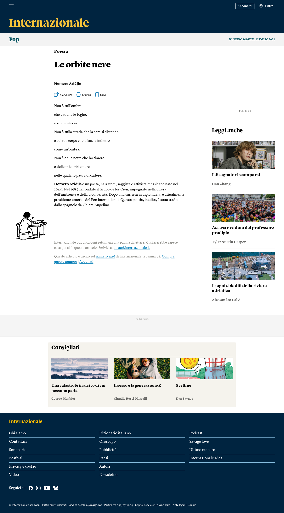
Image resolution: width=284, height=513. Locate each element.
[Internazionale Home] (27, 421)
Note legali (179, 505)
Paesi (103, 458)
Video (14, 475)
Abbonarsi (244, 6)
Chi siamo (17, 433)
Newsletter (108, 475)
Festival (15, 458)
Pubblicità (107, 450)
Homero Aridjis (67, 84)
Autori (104, 467)
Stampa (86, 95)
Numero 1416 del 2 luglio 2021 (252, 39)
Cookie (192, 505)
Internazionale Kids (205, 458)
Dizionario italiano (115, 433)
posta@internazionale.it (132, 248)
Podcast (195, 433)
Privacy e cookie (22, 467)
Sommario (17, 450)
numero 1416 (105, 256)
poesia (61, 51)
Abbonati (86, 261)
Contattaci (18, 442)
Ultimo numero (202, 450)
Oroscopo (107, 442)
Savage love (199, 442)
